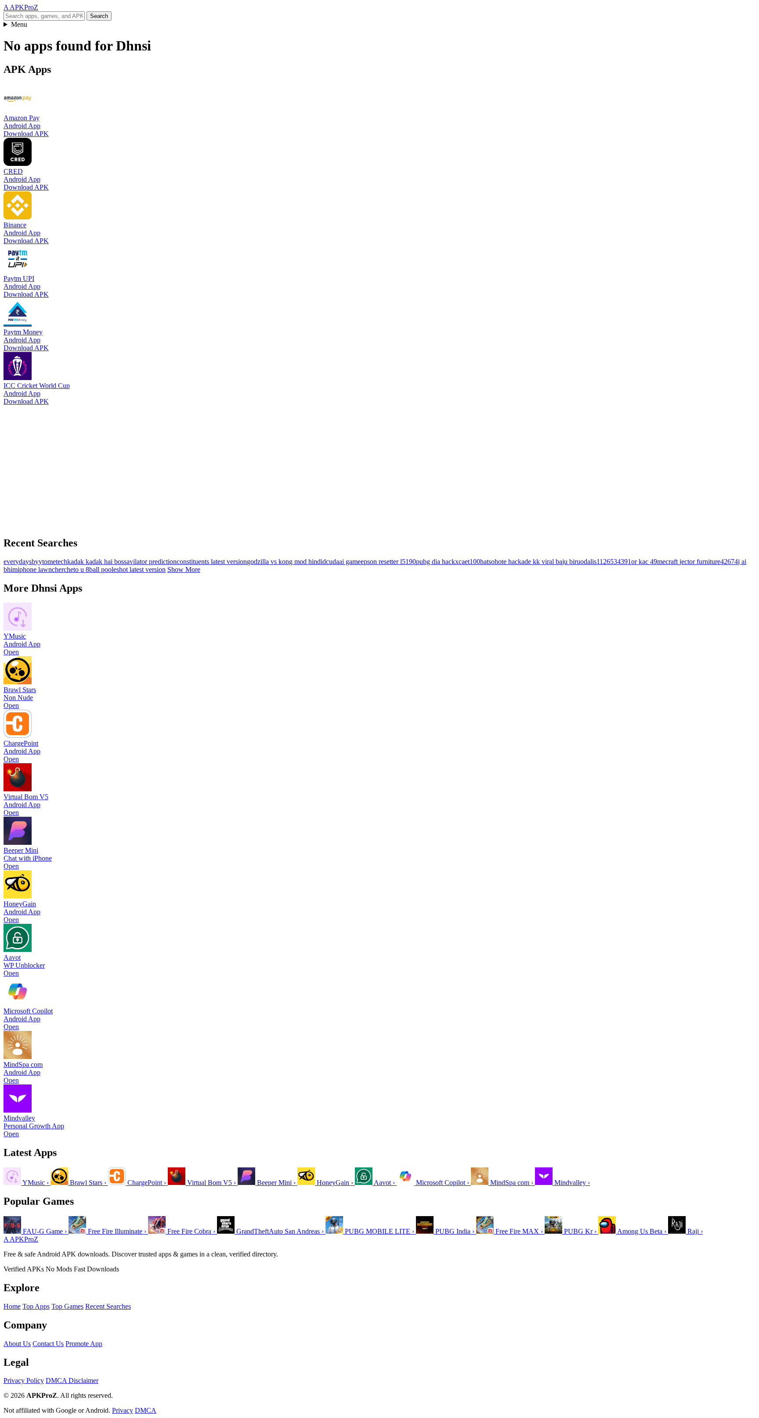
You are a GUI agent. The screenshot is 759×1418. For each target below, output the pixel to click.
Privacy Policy (24, 1380)
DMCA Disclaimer (72, 1380)
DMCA (145, 1410)
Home (12, 1306)
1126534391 (613, 561)
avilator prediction (151, 561)
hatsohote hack (500, 561)
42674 (729, 561)
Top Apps (36, 1306)
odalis (588, 561)
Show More (183, 569)
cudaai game (343, 561)
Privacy (122, 1410)
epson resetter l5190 (388, 561)
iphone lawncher (41, 569)
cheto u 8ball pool (88, 569)
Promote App (83, 1343)
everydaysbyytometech (35, 561)
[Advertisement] (267, 467)
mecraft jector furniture (688, 561)
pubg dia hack (435, 561)
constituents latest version (212, 561)
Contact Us (48, 1343)
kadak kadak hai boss (96, 561)
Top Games (67, 1306)
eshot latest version (139, 569)
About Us (17, 1343)
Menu (19, 24)
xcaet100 (467, 561)
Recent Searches (108, 1306)
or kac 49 (644, 561)
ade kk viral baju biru (550, 561)
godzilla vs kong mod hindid (286, 561)
